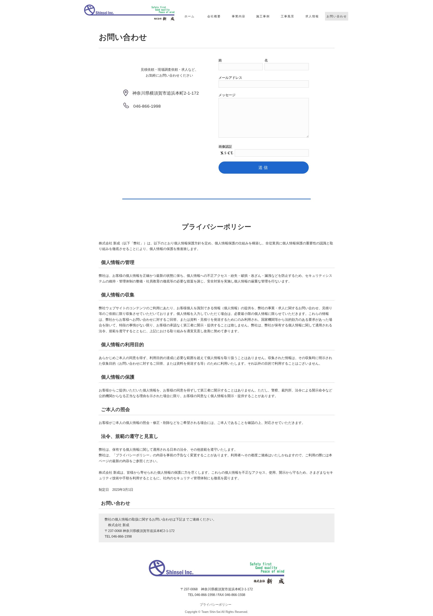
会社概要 (214, 16)
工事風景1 (287, 25)
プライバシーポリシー (215, 604)
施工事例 (263, 16)
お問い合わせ (337, 16)
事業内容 (238, 16)
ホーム (189, 16)
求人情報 (312, 16)
